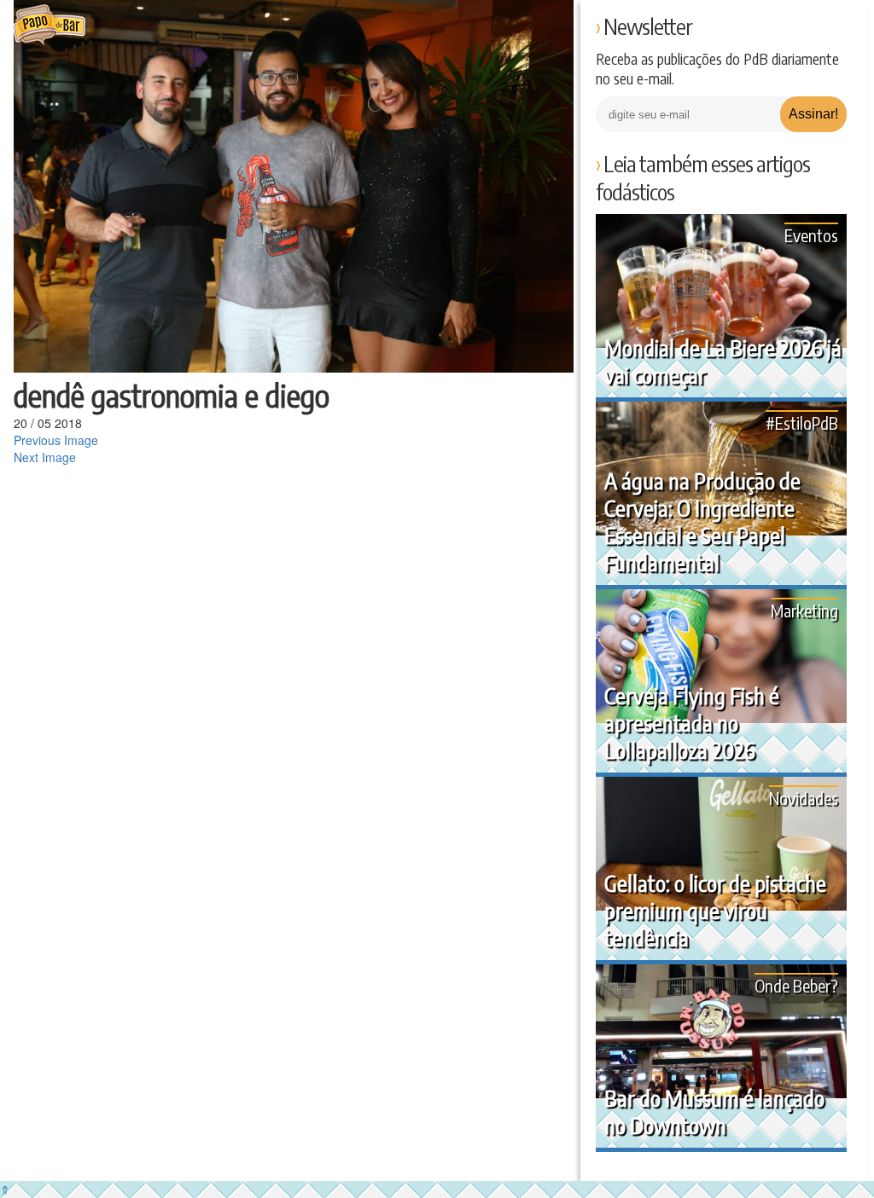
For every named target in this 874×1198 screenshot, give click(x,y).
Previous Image (56, 440)
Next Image (45, 457)
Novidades (803, 797)
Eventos (811, 235)
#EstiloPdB (802, 422)
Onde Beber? (796, 985)
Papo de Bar (49, 25)
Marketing (804, 610)
